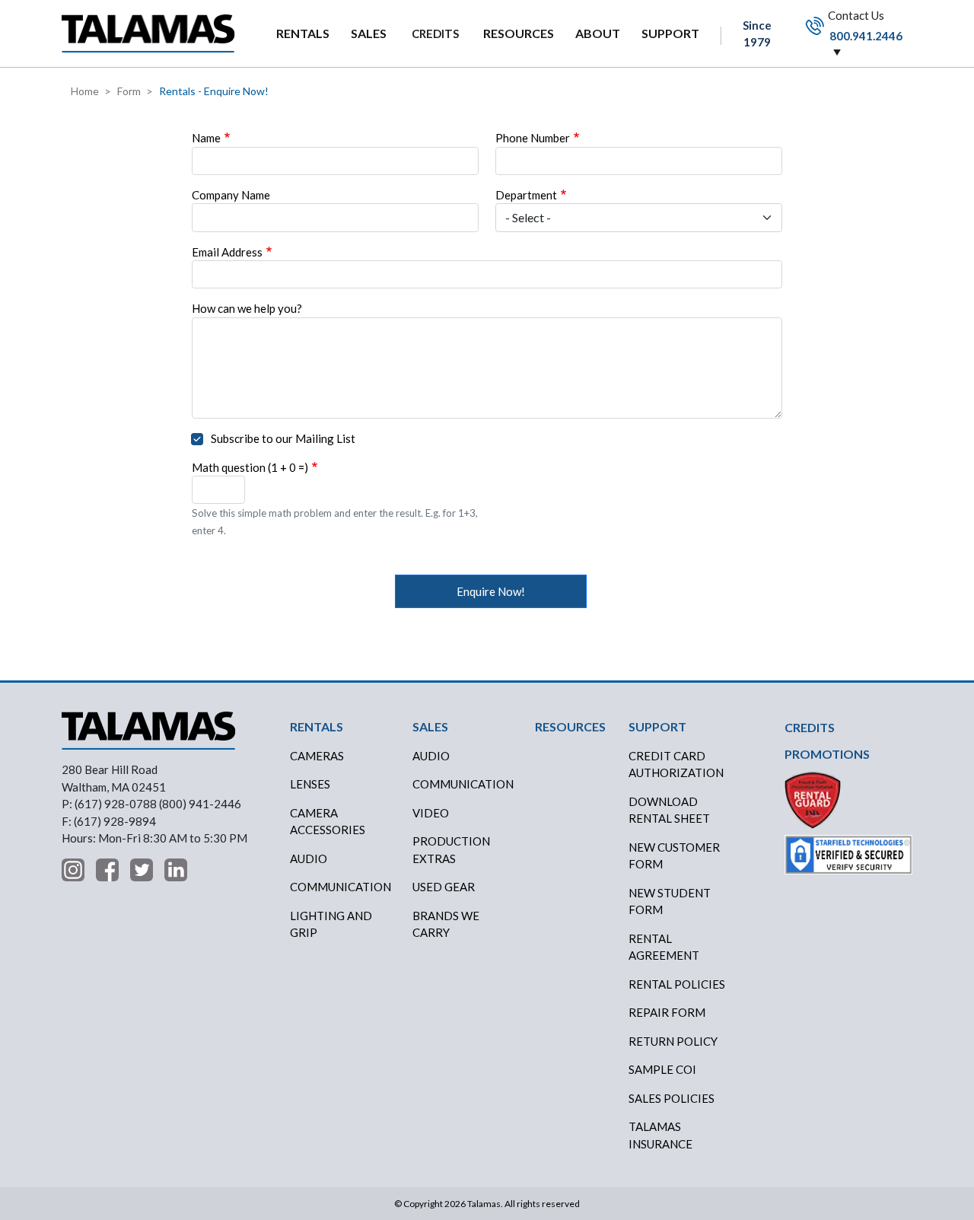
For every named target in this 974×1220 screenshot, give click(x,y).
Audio (308, 858)
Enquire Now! (491, 591)
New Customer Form (674, 855)
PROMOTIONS (827, 754)
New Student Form (670, 901)
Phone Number (532, 138)
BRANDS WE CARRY (445, 924)
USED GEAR (443, 886)
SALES (369, 33)
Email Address (227, 252)
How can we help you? (247, 308)
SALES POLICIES (672, 1098)
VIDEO (430, 813)
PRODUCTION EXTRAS (451, 849)
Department (526, 195)
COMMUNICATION (463, 784)
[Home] (148, 33)
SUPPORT (670, 33)
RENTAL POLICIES (677, 984)
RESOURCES (518, 33)
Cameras (317, 756)
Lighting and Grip (331, 924)
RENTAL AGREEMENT (664, 947)
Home (85, 90)
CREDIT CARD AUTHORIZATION (676, 764)
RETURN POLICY (673, 1041)
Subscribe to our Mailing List (283, 438)
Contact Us (864, 25)
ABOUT (597, 33)
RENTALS (302, 33)
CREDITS (435, 33)
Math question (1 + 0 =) (250, 467)
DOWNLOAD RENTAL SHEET (669, 810)
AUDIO (431, 756)
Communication (340, 886)
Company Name (231, 195)
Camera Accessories (327, 821)
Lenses (310, 784)
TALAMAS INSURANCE (660, 1135)
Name (206, 138)
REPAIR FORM (667, 1012)
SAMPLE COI (662, 1069)
